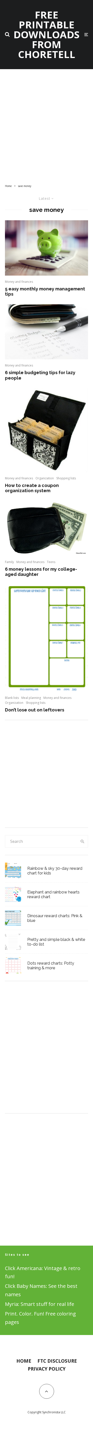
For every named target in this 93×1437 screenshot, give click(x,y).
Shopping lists (66, 478)
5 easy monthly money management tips (45, 291)
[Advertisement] (46, 127)
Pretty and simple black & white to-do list (56, 942)
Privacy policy (46, 1369)
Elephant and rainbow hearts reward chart (53, 894)
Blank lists (12, 698)
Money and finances (19, 282)
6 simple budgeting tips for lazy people (40, 375)
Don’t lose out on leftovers (34, 709)
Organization (44, 478)
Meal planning (31, 698)
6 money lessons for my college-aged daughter (41, 572)
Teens (51, 562)
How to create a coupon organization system (32, 488)
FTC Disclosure (57, 1361)
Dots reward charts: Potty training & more (50, 965)
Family (9, 562)
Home (23, 1361)
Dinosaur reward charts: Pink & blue (54, 918)
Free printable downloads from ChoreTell (46, 34)
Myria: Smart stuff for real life (39, 1304)
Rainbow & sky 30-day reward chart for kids (54, 870)
